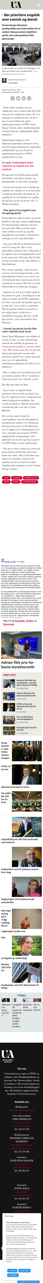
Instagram (8, 624)
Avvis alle (12, 1270)
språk (6, 482)
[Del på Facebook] (13, 98)
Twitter (29, 620)
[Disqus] (21, 525)
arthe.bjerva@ (23, 1210)
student (16, 478)
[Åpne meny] (38, 5)
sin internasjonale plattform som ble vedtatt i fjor (21, 346)
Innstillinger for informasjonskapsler (28, 1281)
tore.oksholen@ (21, 1122)
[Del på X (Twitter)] (18, 98)
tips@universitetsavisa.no (21, 1110)
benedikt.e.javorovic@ (22, 1144)
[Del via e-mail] (24, 98)
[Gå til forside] (22, 5)
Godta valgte (24, 1270)
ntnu (6, 478)
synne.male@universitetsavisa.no (21, 1193)
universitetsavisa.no (21, 1125)
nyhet (16, 482)
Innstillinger (13, 1275)
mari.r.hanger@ (21, 1163)
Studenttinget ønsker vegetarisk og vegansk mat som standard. (18, 166)
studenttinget (29, 482)
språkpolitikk (31, 478)
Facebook (20, 620)
